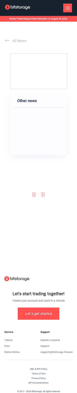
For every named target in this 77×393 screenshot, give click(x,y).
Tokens (8, 340)
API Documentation (38, 383)
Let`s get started (38, 313)
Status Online (12, 352)
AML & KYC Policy (38, 369)
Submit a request (50, 340)
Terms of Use (38, 373)
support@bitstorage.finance (56, 352)
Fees (7, 346)
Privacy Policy (38, 378)
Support (44, 346)
